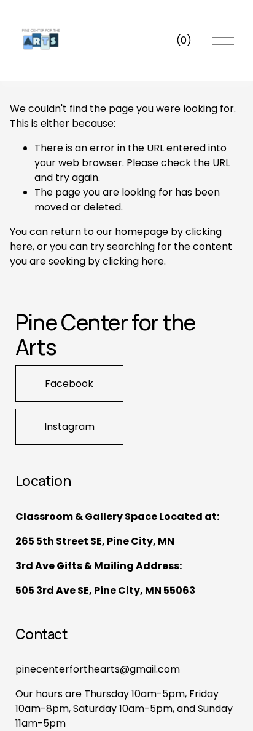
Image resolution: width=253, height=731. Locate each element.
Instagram (69, 427)
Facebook (69, 384)
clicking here (133, 261)
